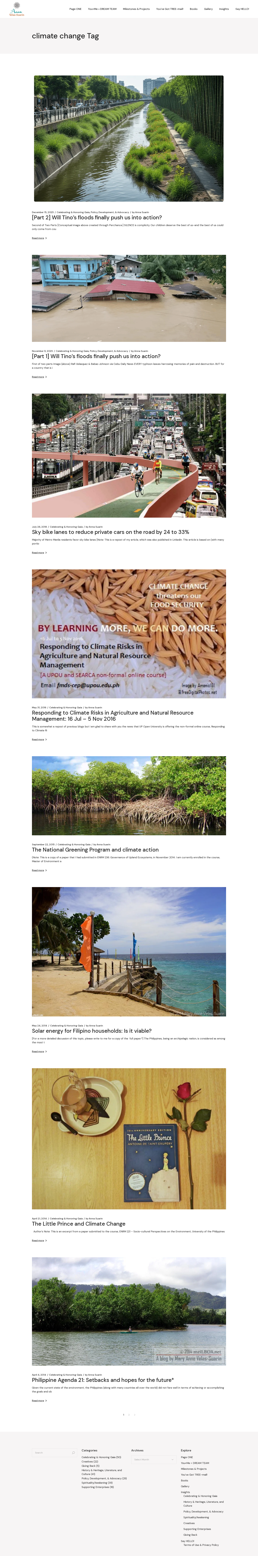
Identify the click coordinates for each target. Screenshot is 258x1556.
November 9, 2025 (42, 351)
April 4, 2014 (39, 1374)
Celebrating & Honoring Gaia (73, 212)
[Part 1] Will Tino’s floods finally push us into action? (96, 356)
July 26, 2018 (39, 526)
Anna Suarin (140, 212)
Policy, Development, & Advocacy (110, 212)
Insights (185, 1492)
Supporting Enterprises (95, 1487)
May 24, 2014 (39, 1025)
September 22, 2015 (43, 844)
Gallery (185, 1486)
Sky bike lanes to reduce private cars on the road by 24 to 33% (110, 532)
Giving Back (88, 1466)
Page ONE (187, 1457)
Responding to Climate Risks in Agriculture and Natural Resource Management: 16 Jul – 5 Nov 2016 (113, 715)
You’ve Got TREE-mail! (194, 1474)
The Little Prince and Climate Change (78, 1223)
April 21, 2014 (39, 1218)
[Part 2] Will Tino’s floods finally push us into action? (97, 217)
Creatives (87, 1461)
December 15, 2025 (43, 212)
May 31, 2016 (39, 707)
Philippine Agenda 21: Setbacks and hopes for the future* (103, 1380)
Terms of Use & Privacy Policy (201, 1545)
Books (184, 1480)
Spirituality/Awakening (94, 1482)
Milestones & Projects (194, 1469)
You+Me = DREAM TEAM (195, 1463)
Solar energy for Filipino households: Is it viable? (92, 1030)
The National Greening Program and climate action (95, 849)
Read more (38, 238)
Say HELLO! (187, 1541)
